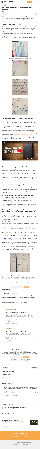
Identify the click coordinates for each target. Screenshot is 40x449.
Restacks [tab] (9, 374)
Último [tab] (9, 404)
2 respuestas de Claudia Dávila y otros (11, 395)
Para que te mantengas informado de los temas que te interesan (13, 421)
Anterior (6, 367)
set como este (11, 248)
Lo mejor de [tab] (5, 404)
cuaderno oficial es (7, 232)
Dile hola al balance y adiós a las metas (10, 413)
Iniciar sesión (35, 1)
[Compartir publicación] (25, 2)
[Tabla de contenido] (1, 224)
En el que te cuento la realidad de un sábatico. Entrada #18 (15, 407)
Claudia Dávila (7, 11)
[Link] (1, 24)
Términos (22, 442)
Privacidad (18, 442)
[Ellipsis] (37, 383)
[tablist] (6, 374)
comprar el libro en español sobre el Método (23, 134)
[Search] (23, 2)
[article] (20, 409)
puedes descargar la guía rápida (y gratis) (27, 131)
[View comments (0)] (11, 417)
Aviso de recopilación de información (16, 360)
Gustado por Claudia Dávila (9, 384)
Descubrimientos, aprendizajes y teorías (9, 408)
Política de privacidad (26, 360)
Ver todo (4, 426)
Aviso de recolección (27, 442)
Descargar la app (25, 444)
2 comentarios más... (5, 399)
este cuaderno (30, 237)
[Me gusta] (3, 424)
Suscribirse (29, 1)
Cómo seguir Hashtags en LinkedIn (10, 420)
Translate (4, 5)
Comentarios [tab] (5, 374)
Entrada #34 (4, 415)
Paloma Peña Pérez (7, 383)
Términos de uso (20, 359)
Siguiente (34, 367)
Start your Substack (16, 444)
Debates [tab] (12, 404)
